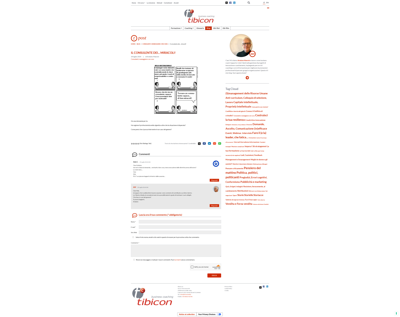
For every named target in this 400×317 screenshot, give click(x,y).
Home (134, 3)
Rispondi (214, 180)
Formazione (175, 28)
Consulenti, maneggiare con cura (155, 44)
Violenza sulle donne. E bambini (261, 204)
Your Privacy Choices (206, 314)
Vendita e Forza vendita (239, 203)
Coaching (188, 28)
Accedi (176, 3)
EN (267, 2)
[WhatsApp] (219, 143)
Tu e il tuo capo (251, 200)
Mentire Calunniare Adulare (242, 164)
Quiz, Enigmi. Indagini (234, 186)
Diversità (249, 124)
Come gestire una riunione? (260, 107)
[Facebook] (204, 143)
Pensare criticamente (234, 168)
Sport (235, 195)
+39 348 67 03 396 (187, 296)
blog (138, 44)
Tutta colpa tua (261, 200)
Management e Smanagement (238, 159)
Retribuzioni (242, 191)
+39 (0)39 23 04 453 (185, 294)
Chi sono (141, 3)
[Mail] (214, 143)
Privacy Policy (228, 286)
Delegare (228, 124)
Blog (208, 28)
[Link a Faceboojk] (230, 3)
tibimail (159, 3)
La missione (151, 3)
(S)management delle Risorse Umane (247, 93)
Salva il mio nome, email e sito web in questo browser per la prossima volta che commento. (167, 237)
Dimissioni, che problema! (239, 124)
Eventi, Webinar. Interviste (239, 133)
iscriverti (177, 260)
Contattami (168, 3)
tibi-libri (216, 28)
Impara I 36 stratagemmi (255, 146)
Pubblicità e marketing (253, 181)
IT (264, 2)
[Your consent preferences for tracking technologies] (396, 313)
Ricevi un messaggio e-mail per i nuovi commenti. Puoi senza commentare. (165, 260)
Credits (227, 290)
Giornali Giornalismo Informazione (246, 142)
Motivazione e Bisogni (260, 164)
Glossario (200, 28)
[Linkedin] (209, 143)
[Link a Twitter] (227, 3)
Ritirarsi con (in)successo (257, 191)
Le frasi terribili (245, 151)
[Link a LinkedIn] (234, 3)
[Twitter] (199, 143)
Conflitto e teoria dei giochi (236, 111)
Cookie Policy (228, 288)
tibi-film (226, 28)
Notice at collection (187, 314)
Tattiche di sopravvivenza (235, 200)
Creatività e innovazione (255, 120)
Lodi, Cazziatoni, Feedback (251, 155)
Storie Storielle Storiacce (250, 195)
